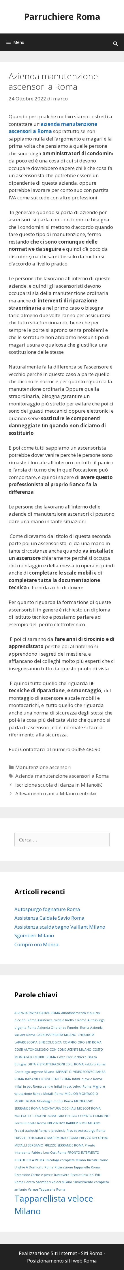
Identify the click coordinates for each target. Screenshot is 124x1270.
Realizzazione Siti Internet (48, 1253)
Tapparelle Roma (52, 1189)
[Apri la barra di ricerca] (115, 43)
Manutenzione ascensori (43, 767)
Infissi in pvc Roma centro (33, 1086)
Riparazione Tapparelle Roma (77, 1167)
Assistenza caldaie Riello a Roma (61, 1020)
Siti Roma (92, 1253)
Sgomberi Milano (34, 935)
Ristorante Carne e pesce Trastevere (41, 1175)
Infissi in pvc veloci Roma (72, 1086)
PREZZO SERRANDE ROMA (64, 1145)
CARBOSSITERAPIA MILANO (56, 1035)
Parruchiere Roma (62, 17)
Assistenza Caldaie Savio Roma (49, 917)
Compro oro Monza (36, 944)
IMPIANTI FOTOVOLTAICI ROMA (48, 1079)
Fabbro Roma (95, 1064)
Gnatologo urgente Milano (34, 1072)
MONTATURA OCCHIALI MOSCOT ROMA (71, 1108)
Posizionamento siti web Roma (62, 1260)
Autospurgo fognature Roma (47, 909)
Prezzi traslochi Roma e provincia (39, 1131)
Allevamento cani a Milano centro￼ (55, 793)
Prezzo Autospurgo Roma (86, 1131)
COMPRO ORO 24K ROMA (82, 1042)
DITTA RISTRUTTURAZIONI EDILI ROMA (56, 1064)
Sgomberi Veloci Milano (54, 1182)
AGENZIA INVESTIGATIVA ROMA (37, 1013)
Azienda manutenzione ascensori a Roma (62, 776)
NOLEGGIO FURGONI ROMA (35, 1116)
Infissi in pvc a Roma (87, 1079)
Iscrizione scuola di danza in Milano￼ (58, 784)
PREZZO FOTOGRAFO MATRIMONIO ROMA (46, 1138)
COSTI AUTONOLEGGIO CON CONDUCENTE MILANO (52, 1050)
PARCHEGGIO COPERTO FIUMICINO (83, 1116)
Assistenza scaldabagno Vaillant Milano (59, 926)
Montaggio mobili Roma (55, 1101)
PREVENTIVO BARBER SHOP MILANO (73, 1123)
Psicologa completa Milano (66, 1160)
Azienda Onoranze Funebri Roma (63, 1028)
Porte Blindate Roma (30, 1123)
